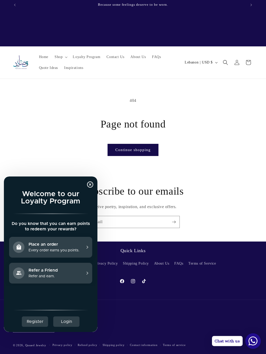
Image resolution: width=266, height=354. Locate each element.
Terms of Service (202, 263)
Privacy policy (62, 344)
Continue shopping (133, 150)
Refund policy (87, 344)
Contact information (143, 344)
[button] (60, 57)
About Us (161, 263)
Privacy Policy (106, 263)
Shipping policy (114, 344)
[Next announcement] (251, 5)
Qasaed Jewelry (35, 345)
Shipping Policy (136, 263)
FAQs (178, 263)
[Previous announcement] (15, 5)
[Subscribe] (173, 222)
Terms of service (174, 344)
